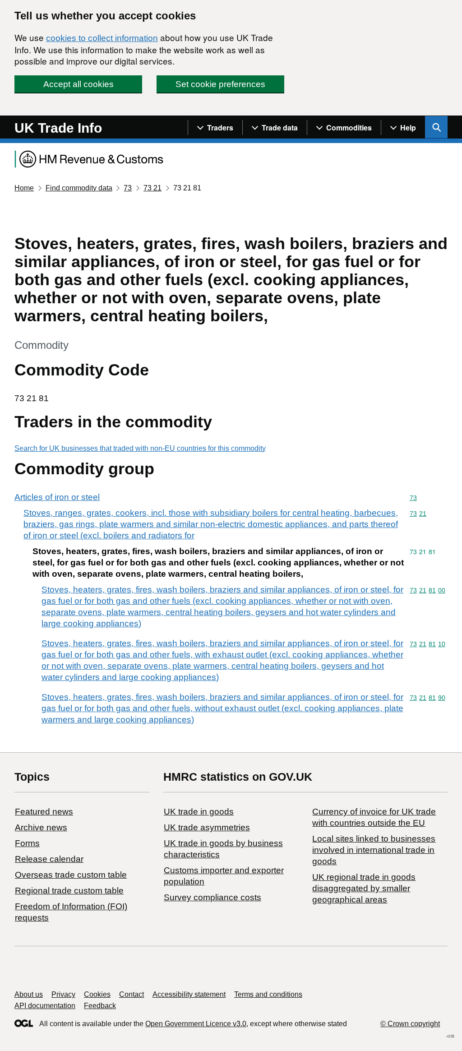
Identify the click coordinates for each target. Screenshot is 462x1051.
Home (24, 188)
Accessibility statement (189, 994)
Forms (27, 843)
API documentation (44, 1005)
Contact (131, 994)
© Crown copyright (410, 1024)
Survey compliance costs (212, 897)
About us (28, 994)
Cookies (97, 994)
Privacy (63, 994)
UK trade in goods (199, 811)
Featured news (44, 811)
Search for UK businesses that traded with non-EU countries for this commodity (140, 448)
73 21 (152, 188)
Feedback (100, 1005)
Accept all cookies (78, 84)
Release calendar (49, 859)
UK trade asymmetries (207, 827)
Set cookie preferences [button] (220, 84)
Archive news (41, 827)
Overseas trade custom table (71, 875)
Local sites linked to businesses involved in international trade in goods (373, 850)
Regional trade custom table (69, 890)
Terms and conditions (268, 994)
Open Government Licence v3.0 (195, 1024)
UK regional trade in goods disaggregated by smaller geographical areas (364, 888)
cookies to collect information (102, 38)
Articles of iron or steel (57, 497)
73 (128, 188)
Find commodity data (79, 188)
